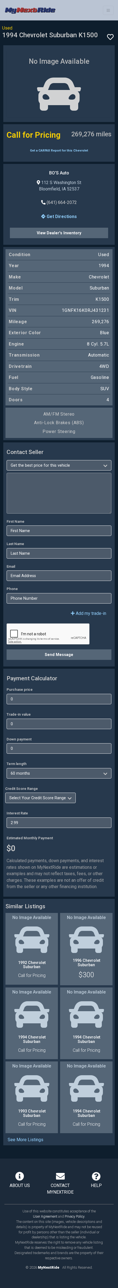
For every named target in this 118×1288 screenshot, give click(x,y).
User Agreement (45, 1216)
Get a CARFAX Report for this (59, 150)
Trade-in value (19, 714)
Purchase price (20, 689)
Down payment (19, 739)
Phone (12, 589)
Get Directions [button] (61, 216)
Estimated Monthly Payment (30, 838)
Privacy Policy (75, 1216)
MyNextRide (48, 1267)
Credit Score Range (21, 789)
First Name (15, 521)
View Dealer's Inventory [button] (59, 233)
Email (11, 566)
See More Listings (25, 1139)
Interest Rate (17, 813)
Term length (17, 764)
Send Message (59, 654)
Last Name (15, 544)
